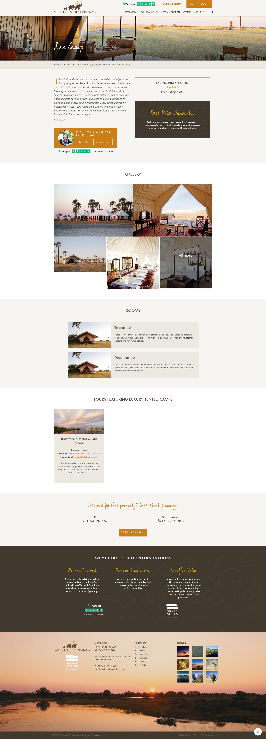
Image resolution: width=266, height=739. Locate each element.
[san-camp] (172, 210)
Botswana (82, 64)
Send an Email (103, 142)
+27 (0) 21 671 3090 (106, 666)
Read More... (61, 120)
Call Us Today (172, 3)
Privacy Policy (185, 735)
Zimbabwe (85, 457)
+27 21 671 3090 (108, 647)
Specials (186, 12)
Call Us (85, 142)
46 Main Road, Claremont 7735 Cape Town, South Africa (113, 658)
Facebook (143, 647)
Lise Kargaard (85, 135)
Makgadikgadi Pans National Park (103, 64)
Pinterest (143, 658)
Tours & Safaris (149, 12)
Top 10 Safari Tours (93, 453)
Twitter (142, 650)
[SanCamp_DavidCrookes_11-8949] (80, 254)
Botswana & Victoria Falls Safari (79, 441)
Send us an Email (133, 532)
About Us (199, 12)
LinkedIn (142, 661)
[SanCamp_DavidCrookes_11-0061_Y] (133, 263)
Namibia (94, 457)
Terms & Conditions (203, 735)
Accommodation (170, 12)
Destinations (131, 12)
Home (56, 64)
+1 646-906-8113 (107, 650)
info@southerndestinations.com (110, 669)
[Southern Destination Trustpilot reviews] (129, 4)
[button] (258, 732)
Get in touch (199, 3)
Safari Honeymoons (76, 453)
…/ (87, 472)
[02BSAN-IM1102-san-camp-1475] (93, 210)
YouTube (142, 665)
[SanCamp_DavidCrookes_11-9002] (186, 262)
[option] (79, 446)
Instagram (143, 654)
